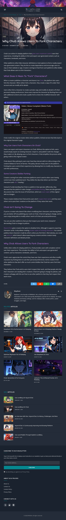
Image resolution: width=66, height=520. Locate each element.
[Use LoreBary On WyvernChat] (8, 400)
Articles (9, 392)
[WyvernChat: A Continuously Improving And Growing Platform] (8, 427)
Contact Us (7, 486)
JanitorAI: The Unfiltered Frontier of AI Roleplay (46, 378)
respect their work (45, 199)
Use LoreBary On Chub (22, 407)
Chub (4, 36)
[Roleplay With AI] (33, 9)
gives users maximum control (42, 54)
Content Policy (8, 489)
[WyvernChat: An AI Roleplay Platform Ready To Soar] (48, 319)
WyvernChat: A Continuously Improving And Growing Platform (34, 425)
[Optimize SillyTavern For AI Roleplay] (18, 344)
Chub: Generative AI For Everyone (14, 378)
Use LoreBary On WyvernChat (24, 398)
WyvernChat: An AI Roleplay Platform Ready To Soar (47, 330)
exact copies (46, 192)
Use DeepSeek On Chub (41, 354)
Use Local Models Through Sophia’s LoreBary (28, 435)
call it (15, 182)
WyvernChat (8, 228)
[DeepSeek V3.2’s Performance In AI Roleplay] (18, 319)
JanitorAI (9, 235)
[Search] (61, 10)
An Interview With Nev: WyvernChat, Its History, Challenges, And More (36, 416)
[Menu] (5, 9)
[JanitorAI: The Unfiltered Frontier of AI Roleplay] (48, 368)
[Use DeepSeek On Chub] (48, 344)
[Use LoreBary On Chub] (8, 409)
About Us (6, 484)
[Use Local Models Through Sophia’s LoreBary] (8, 437)
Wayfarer (6, 45)
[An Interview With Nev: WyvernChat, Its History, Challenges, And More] (8, 418)
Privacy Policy (25, 472)
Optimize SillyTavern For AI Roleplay (15, 354)
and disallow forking (38, 189)
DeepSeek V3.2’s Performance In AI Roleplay (17, 329)
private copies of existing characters (41, 230)
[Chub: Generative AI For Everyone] (18, 368)
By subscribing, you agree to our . (17, 472)
